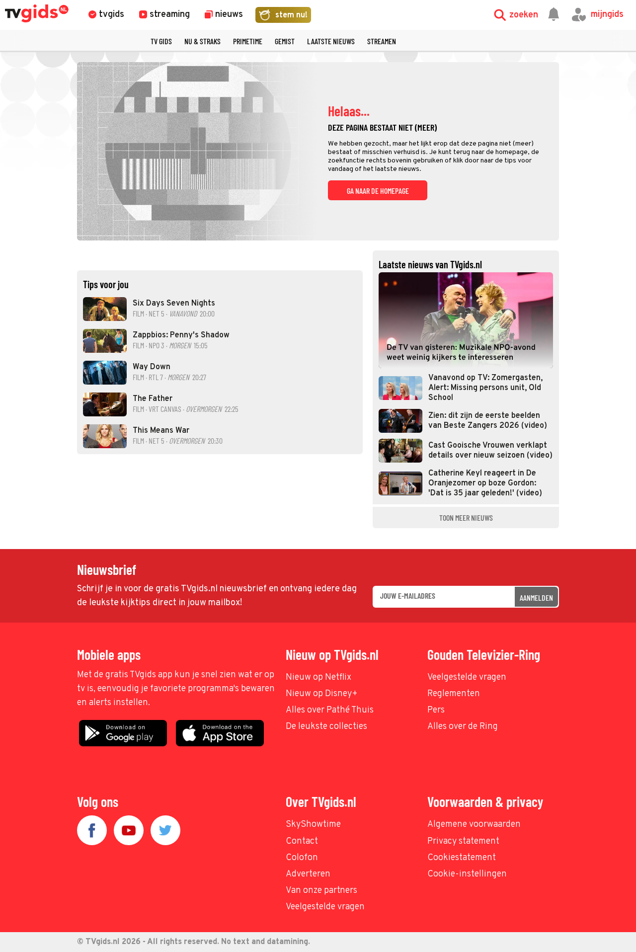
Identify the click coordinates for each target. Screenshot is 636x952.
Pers (436, 710)
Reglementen (453, 694)
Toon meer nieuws (466, 517)
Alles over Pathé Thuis (330, 710)
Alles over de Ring (462, 726)
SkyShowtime (313, 824)
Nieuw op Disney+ (322, 694)
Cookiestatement (461, 858)
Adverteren (308, 874)
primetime (247, 41)
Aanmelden (536, 597)
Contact (302, 841)
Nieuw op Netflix (318, 677)
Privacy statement (463, 841)
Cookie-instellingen (467, 874)
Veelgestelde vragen (466, 677)
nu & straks (202, 41)
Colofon (302, 858)
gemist (285, 41)
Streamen (381, 41)
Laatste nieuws (331, 41)
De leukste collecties (326, 726)
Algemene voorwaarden (474, 824)
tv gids (161, 41)
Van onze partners (321, 890)
